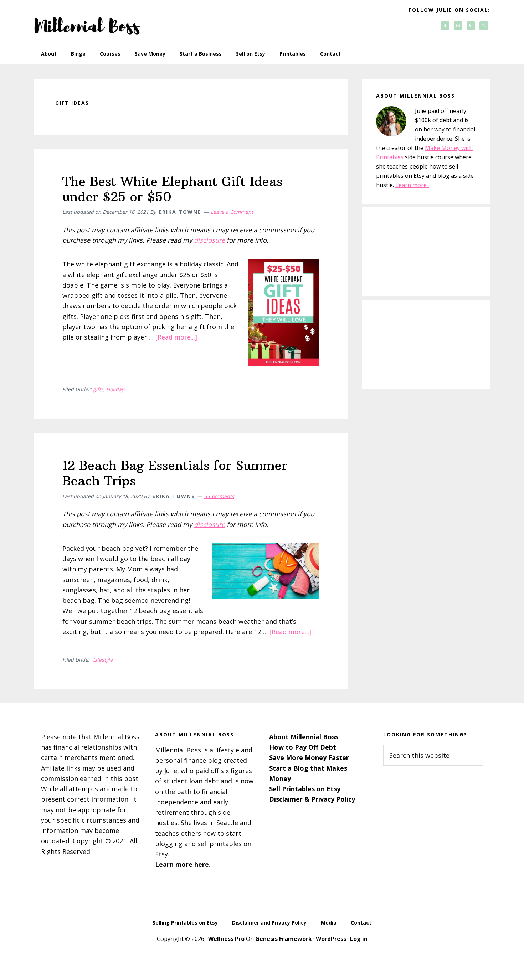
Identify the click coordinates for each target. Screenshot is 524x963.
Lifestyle (103, 659)
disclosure (209, 240)
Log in (359, 939)
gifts (98, 389)
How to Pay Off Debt (302, 747)
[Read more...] (176, 337)
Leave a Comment (232, 211)
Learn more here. (183, 864)
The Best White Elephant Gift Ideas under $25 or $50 (172, 189)
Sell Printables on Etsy (304, 789)
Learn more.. (412, 185)
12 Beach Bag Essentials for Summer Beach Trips (174, 473)
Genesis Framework (283, 939)
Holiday (115, 389)
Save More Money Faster (309, 757)
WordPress (331, 939)
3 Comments (219, 496)
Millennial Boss (87, 21)
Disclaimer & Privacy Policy (312, 799)
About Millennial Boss (303, 736)
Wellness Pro (226, 939)
